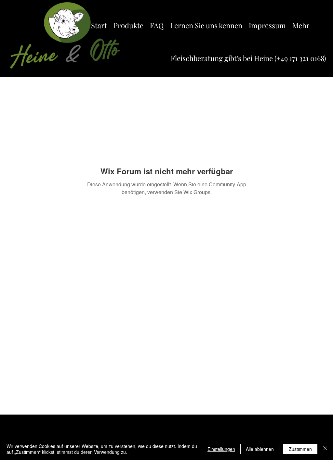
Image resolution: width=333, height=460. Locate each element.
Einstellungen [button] (221, 449)
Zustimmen (300, 449)
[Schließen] (325, 449)
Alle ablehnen (260, 449)
